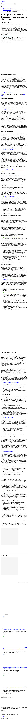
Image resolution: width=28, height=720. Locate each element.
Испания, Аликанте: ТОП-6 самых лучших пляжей (14, 629)
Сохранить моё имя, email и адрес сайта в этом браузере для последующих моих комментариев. (14, 708)
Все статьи (5, 716)
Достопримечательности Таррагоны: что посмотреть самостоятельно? (15, 668)
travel (3, 1)
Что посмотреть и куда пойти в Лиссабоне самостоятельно (15, 687)
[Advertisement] (14, 58)
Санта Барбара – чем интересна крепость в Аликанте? (15, 648)
